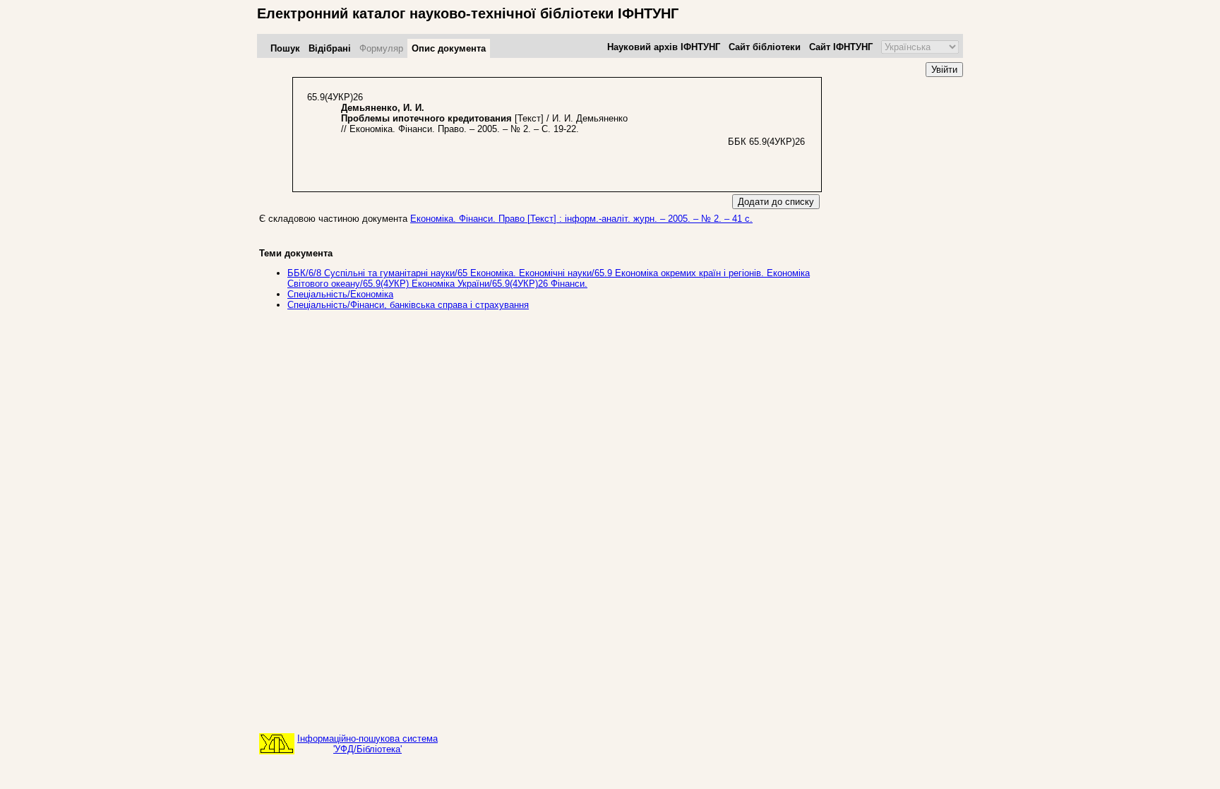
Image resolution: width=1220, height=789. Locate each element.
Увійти (944, 69)
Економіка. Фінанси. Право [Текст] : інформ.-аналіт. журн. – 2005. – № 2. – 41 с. (581, 218)
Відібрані (330, 48)
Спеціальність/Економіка (340, 294)
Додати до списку (776, 201)
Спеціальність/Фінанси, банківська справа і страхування (408, 304)
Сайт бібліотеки (765, 47)
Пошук (285, 48)
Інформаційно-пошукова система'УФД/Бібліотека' (367, 743)
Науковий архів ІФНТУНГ (663, 47)
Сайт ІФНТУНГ (841, 47)
